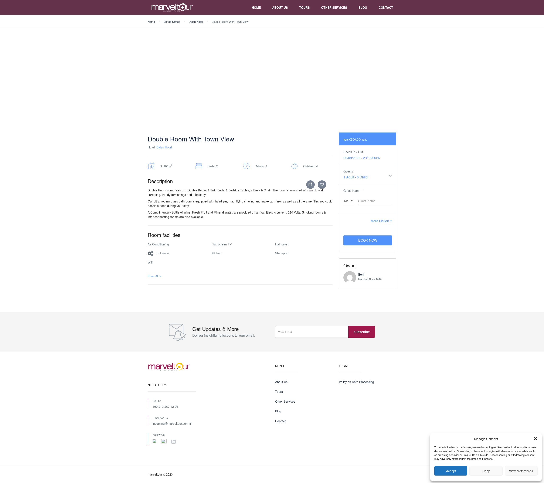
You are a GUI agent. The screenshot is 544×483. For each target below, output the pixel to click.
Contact (386, 7)
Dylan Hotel (196, 22)
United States (171, 22)
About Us (280, 7)
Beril (361, 274)
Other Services (334, 7)
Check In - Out (353, 152)
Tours (304, 7)
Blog (362, 7)
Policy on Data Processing (356, 382)
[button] (535, 439)
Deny (486, 471)
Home (256, 7)
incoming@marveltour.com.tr (172, 423)
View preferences (521, 471)
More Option (380, 220)
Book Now (367, 240)
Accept (451, 471)
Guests (348, 171)
